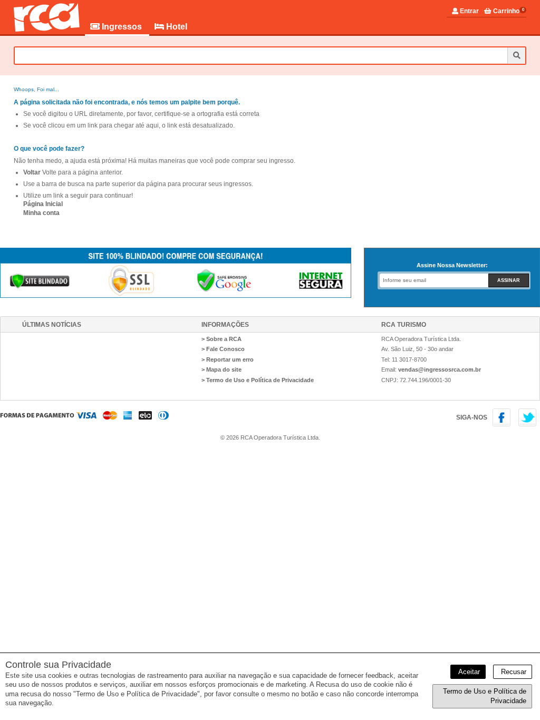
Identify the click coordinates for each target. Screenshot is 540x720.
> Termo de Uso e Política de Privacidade (257, 380)
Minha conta (41, 213)
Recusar (512, 672)
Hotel (175, 26)
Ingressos (122, 26)
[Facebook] (503, 424)
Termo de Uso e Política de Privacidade (484, 696)
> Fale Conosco (223, 349)
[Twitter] (528, 424)
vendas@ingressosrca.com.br (439, 369)
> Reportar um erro (227, 359)
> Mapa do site (221, 369)
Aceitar (468, 672)
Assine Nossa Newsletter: (452, 265)
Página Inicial (43, 204)
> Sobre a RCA (221, 339)
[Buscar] (516, 55)
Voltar (32, 172)
